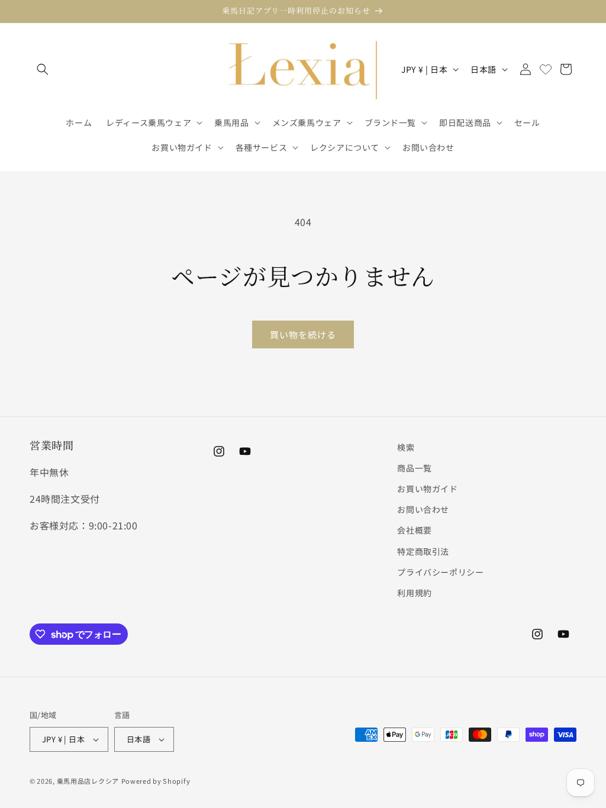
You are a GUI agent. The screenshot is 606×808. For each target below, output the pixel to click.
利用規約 (414, 593)
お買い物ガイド (427, 489)
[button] (43, 69)
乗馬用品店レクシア (88, 781)
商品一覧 (414, 468)
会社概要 (414, 530)
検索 (405, 447)
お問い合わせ (423, 509)
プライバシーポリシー (440, 572)
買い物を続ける (303, 334)
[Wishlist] (546, 69)
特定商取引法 (423, 551)
